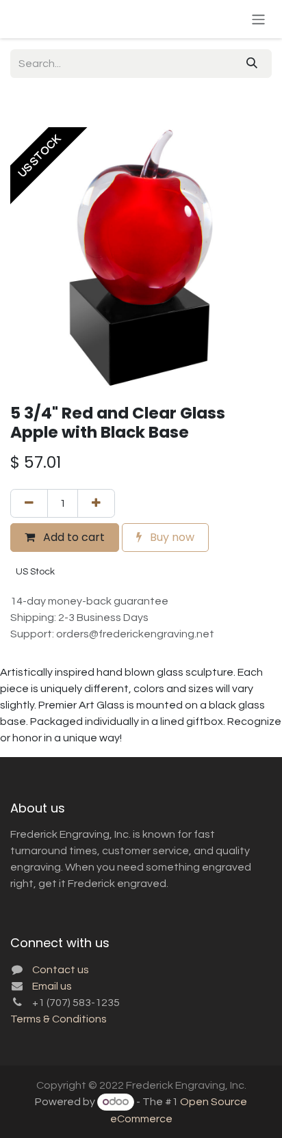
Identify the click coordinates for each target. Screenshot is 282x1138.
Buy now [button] (170, 537)
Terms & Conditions (58, 1019)
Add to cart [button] (72, 537)
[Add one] (96, 503)
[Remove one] (29, 503)
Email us (52, 986)
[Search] (252, 63)
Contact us (60, 969)
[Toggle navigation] (258, 18)
